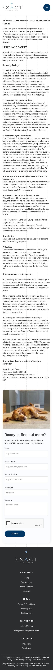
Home (26, 578)
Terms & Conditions (26, 604)
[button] (46, 7)
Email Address (10, 461)
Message (8, 500)
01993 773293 (26, 626)
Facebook (26, 648)
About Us (26, 591)
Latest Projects (26, 587)
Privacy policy (27, 609)
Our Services (26, 582)
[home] (12, 7)
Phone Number (11, 474)
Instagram (27, 644)
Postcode (9, 487)
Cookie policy (26, 613)
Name (7, 448)
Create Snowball (39, 659)
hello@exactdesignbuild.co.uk (26, 631)
